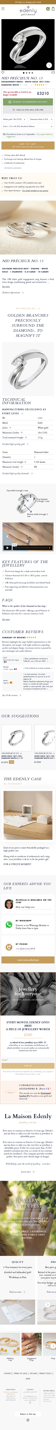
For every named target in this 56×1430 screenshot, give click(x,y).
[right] (49, 65)
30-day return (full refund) (14, 155)
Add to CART (29, 145)
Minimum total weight (14, 462)
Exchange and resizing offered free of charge (22, 159)
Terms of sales (20, 1373)
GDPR (28, 1379)
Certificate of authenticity (14, 163)
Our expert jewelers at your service (35, 190)
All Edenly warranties (12, 167)
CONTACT (8, 1373)
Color (5, 427)
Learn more (26, 1172)
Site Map (33, 1373)
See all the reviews (10, 695)
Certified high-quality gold (13, 444)
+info (38, 1074)
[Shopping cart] (53, 8)
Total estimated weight (13, 437)
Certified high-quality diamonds (15, 473)
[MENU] (3, 8)
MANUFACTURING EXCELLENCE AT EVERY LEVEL (24, 411)
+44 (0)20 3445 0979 (25, 948)
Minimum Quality (11, 432)
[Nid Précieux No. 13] (28, 44)
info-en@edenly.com (30, 1396)
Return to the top (28, 1414)
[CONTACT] (48, 9)
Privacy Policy (45, 1373)
